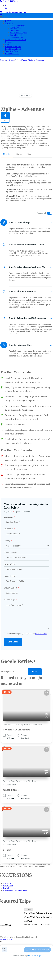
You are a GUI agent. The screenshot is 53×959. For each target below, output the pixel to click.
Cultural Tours (36, 725)
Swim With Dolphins (18, 33)
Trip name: (9, 511)
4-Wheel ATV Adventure (16, 729)
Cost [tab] (29, 154)
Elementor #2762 (12, 53)
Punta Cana (31, 925)
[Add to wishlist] (46, 693)
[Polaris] (26, 821)
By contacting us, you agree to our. (27, 633)
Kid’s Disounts (16, 35)
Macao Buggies (11, 789)
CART (8, 44)
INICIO (8, 21)
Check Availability (39, 950)
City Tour (24, 725)
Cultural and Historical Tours (15, 890)
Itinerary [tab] (19, 154)
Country (8, 540)
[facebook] (5, 5)
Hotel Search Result (13, 46)
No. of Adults (10, 564)
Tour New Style (11, 51)
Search (35, 671)
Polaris (7, 849)
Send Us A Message (34, 956)
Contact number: (11, 552)
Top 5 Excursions (17, 26)
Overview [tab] (7, 154)
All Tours (9, 23)
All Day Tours (16, 28)
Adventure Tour (16, 37)
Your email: (9, 529)
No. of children (10, 576)
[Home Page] (1, 14)
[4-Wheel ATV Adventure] (26, 705)
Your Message (10, 600)
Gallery (27, 95)
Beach (5, 781)
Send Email (13, 642)
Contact (8, 42)
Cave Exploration (10, 725)
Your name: (9, 517)
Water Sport (15, 30)
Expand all (41, 213)
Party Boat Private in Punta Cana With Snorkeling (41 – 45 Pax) (38, 917)
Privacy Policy (41, 633)
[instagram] (6, 8)
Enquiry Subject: (11, 588)
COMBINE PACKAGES (15, 40)
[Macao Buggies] (26, 761)
